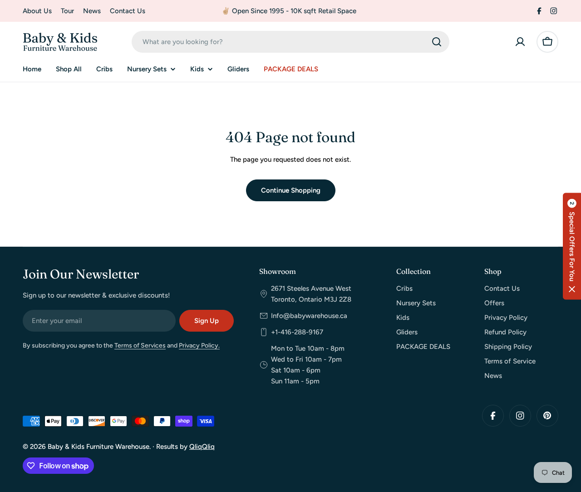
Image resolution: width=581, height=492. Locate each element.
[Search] (436, 41)
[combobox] (290, 42)
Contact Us (127, 11)
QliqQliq (202, 446)
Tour (67, 11)
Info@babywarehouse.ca (309, 316)
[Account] (520, 41)
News (92, 11)
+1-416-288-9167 (297, 332)
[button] (572, 246)
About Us (37, 11)
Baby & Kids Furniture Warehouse (98, 446)
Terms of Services (140, 345)
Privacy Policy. (199, 345)
